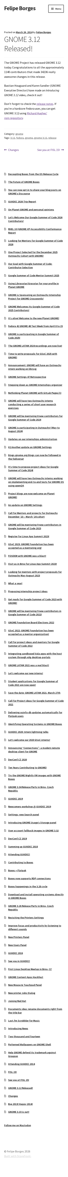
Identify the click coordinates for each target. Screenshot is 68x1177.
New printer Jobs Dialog (21, 993)
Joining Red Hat (17, 1001)
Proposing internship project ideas (28, 591)
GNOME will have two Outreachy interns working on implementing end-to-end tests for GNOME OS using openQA (36, 482)
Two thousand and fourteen (24, 1036)
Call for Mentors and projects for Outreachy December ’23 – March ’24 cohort (33, 514)
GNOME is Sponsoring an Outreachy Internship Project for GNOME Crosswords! (34, 296)
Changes (13, 150)
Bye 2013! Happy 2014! (20, 1104)
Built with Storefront (17, 1156)
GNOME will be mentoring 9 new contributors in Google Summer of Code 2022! (34, 612)
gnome (19, 133)
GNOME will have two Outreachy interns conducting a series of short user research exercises (32, 404)
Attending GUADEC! (19, 854)
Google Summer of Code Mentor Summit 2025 (33, 275)
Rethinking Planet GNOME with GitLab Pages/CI (34, 393)
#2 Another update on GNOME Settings (30, 447)
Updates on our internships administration (32, 439)
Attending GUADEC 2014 (21, 1064)
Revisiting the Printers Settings (26, 917)
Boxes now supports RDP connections (29, 878)
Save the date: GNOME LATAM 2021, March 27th (34, 692)
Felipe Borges (20, 8)
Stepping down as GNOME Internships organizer (35, 385)
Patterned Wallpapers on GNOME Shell (29, 1044)
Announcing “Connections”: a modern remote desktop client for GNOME (34, 749)
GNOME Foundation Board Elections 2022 (31, 622)
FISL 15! (12, 1072)
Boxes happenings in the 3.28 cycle (27, 886)
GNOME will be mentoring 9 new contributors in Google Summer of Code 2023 (34, 526)
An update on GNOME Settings (25, 505)
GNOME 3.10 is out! (18, 1111)
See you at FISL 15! (48, 150)
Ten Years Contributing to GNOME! (27, 767)
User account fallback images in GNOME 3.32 (33, 830)
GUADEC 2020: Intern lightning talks (28, 732)
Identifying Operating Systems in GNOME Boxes (35, 724)
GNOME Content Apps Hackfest (25, 977)
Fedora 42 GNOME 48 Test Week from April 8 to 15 (35, 326)
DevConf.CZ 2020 (17, 759)
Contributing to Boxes (20, 862)
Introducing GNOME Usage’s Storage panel (32, 822)
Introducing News (18, 1028)
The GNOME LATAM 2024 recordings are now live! (35, 345)
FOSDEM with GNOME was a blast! (27, 555)
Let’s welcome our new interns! (25, 673)
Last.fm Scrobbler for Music (24, 1020)
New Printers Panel (18, 937)
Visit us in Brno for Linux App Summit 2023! (32, 563)
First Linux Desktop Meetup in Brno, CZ (30, 969)
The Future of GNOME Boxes (24, 182)
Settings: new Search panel (23, 814)
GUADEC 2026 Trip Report (22, 201)
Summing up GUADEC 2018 (23, 846)
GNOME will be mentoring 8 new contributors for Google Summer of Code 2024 (35, 417)
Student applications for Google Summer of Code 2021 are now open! (33, 683)
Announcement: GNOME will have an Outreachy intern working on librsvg (34, 367)
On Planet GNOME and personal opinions (31, 209)
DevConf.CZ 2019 (17, 838)
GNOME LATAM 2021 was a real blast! (28, 665)
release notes (44, 104)
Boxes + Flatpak (17, 870)
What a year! (15, 583)
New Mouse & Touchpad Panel (25, 985)
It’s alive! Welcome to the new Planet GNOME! (33, 318)
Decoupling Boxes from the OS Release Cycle (33, 174)
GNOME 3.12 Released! (20, 1088)
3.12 (12, 137)
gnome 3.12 (40, 137)
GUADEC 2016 (15, 953)
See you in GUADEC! (19, 961)
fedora (20, 137)
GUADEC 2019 (15, 798)
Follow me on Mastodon (17, 1125)
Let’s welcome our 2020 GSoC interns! (29, 740)
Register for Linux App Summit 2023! (28, 536)
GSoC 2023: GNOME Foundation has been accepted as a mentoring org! (31, 546)
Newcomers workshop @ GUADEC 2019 (29, 806)
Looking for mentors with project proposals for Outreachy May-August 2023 (35, 573)
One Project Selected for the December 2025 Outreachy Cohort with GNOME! (32, 254)
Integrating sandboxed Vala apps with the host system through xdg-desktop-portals (35, 655)
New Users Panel (17, 945)
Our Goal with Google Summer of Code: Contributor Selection (30, 265)
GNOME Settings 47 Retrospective (27, 376)
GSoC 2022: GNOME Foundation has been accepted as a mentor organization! (31, 632)
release (52, 137)
